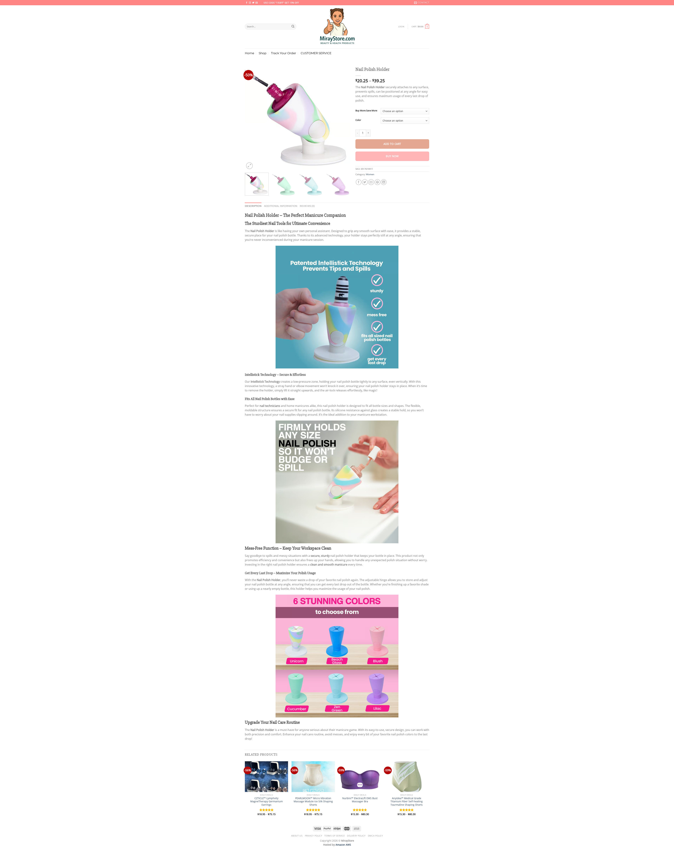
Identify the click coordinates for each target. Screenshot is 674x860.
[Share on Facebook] (359, 182)
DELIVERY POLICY (356, 835)
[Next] (344, 117)
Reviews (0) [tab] (307, 206)
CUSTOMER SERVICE (316, 53)
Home (249, 53)
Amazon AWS (343, 844)
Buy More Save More (366, 110)
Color (358, 120)
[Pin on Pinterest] (377, 182)
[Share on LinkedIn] (384, 182)
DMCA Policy (375, 835)
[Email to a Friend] (371, 182)
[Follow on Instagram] (250, 3)
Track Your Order (283, 53)
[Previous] (251, 117)
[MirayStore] (337, 27)
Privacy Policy (313, 835)
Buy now (392, 156)
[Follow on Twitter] (253, 3)
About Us (297, 835)
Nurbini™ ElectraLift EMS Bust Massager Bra (360, 800)
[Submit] (293, 26)
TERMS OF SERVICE (334, 835)
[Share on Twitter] (365, 182)
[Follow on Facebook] (247, 3)
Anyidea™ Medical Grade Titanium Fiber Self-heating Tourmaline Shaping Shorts (407, 801)
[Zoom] (249, 165)
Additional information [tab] (281, 206)
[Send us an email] (257, 3)
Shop (262, 53)
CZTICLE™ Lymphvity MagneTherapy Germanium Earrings (266, 801)
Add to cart (392, 144)
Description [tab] (253, 206)
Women (370, 174)
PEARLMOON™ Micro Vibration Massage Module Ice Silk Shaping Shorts (313, 801)
